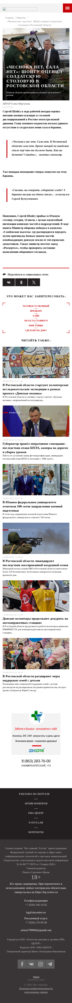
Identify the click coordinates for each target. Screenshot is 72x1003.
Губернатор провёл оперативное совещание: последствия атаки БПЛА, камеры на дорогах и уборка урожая (35, 448)
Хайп (36, 316)
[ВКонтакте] (9, 282)
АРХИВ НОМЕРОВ (36, 803)
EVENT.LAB (36, 822)
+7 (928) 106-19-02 (36, 904)
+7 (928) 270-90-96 (36, 922)
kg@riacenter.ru (36, 912)
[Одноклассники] (21, 282)
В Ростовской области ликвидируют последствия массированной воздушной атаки (35, 563)
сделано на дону (36, 330)
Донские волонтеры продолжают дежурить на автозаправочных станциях (35, 620)
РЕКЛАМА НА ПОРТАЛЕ (34, 794)
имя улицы (36, 325)
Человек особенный (36, 306)
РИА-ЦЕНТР (36, 813)
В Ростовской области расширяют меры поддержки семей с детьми (31, 678)
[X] (34, 282)
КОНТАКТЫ (36, 832)
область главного (36, 321)
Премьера (36, 311)
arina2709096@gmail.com (36, 930)
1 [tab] (36, 340)
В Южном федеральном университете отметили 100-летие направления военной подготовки (32, 506)
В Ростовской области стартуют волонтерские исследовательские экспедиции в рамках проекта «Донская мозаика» (36, 389)
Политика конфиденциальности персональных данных (36, 990)
